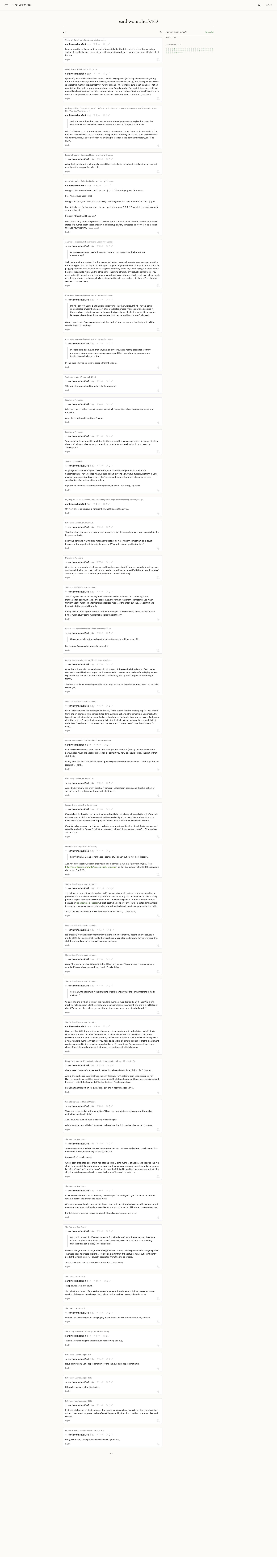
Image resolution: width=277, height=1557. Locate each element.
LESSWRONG (21, 5)
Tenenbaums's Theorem (87, 903)
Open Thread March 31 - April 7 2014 (81, 69)
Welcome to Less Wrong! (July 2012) (80, 377)
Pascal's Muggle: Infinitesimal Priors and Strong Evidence (89, 155)
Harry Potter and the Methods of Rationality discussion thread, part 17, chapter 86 (100, 1061)
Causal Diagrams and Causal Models (80, 1102)
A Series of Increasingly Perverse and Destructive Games (89, 242)
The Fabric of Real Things (75, 1139)
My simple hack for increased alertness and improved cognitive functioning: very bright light (104, 500)
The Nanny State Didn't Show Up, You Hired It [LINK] (87, 1332)
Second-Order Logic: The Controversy (81, 805)
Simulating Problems (74, 400)
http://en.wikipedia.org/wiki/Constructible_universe (90, 867)
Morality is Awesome (74, 558)
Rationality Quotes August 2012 (78, 1355)
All (65, 32)
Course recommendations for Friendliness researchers (88, 629)
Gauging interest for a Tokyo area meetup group (85, 40)
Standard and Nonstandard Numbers (80, 587)
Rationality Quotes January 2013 (79, 523)
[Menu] (6, 5)
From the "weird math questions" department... (85, 1430)
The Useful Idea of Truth (75, 1277)
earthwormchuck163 (138, 21)
